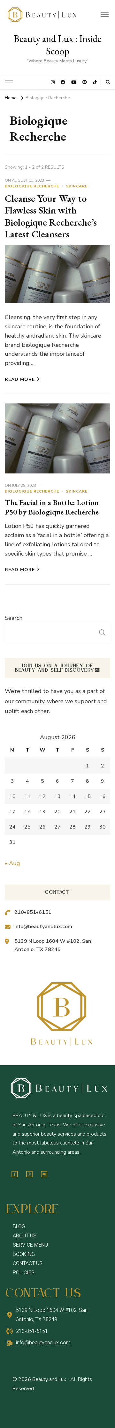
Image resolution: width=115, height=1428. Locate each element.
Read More (20, 379)
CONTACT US (27, 1263)
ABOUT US (24, 1236)
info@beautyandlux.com (43, 926)
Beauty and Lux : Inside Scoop (57, 44)
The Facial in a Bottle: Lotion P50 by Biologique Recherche (52, 507)
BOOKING (24, 1254)
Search (13, 618)
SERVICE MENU (30, 1245)
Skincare (77, 186)
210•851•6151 (32, 912)
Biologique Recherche (32, 186)
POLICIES (23, 1273)
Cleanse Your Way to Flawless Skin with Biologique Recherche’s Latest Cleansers (51, 216)
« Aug (12, 863)
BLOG (19, 1226)
